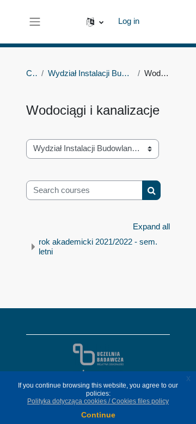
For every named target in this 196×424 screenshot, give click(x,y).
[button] (95, 21)
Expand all (151, 226)
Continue (98, 414)
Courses (31, 73)
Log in (128, 21)
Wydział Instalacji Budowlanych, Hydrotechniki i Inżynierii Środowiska (90, 73)
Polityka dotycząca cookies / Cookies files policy (98, 401)
